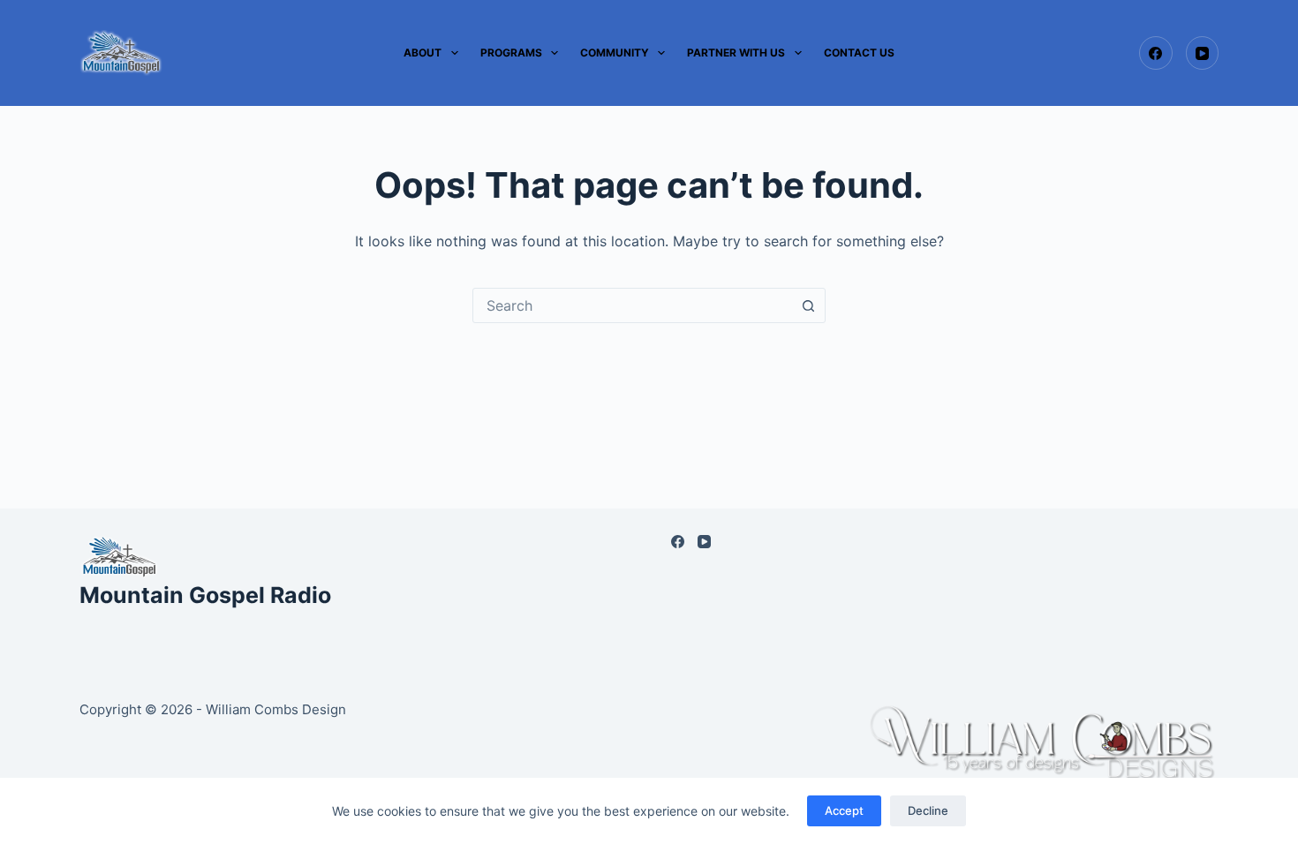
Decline (928, 810)
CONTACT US (859, 52)
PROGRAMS (511, 52)
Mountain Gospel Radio (205, 595)
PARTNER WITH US (736, 52)
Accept (844, 810)
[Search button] (808, 305)
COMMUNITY (614, 52)
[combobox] (632, 305)
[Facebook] (1156, 53)
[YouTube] (1202, 53)
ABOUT (422, 52)
